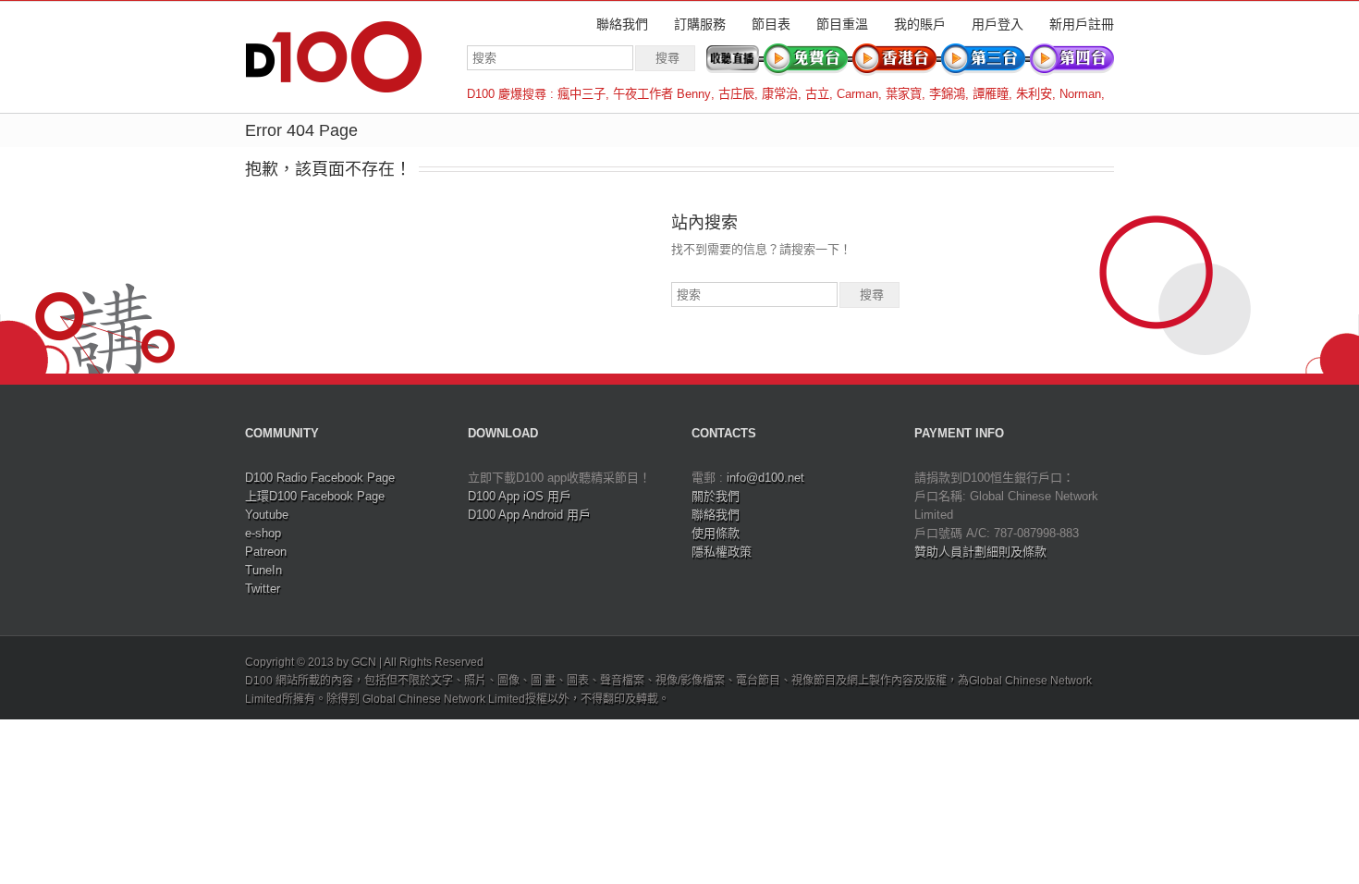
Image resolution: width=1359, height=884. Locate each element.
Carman (857, 94)
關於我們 (716, 496)
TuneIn (263, 570)
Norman (1080, 94)
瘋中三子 (581, 94)
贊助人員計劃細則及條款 (980, 552)
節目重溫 (842, 24)
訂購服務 (700, 24)
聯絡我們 (622, 24)
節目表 (771, 24)
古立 (817, 94)
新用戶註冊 (1081, 24)
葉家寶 (904, 94)
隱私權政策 (722, 552)
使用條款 (716, 533)
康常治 (780, 94)
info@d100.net (765, 478)
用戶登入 (997, 24)
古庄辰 (736, 94)
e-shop (263, 533)
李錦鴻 (947, 94)
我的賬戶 (920, 24)
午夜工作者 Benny (662, 94)
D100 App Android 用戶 (529, 515)
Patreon (266, 552)
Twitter (262, 588)
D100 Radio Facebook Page (320, 478)
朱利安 (1034, 94)
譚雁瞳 (991, 94)
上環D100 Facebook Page (315, 496)
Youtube (266, 515)
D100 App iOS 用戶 (519, 496)
